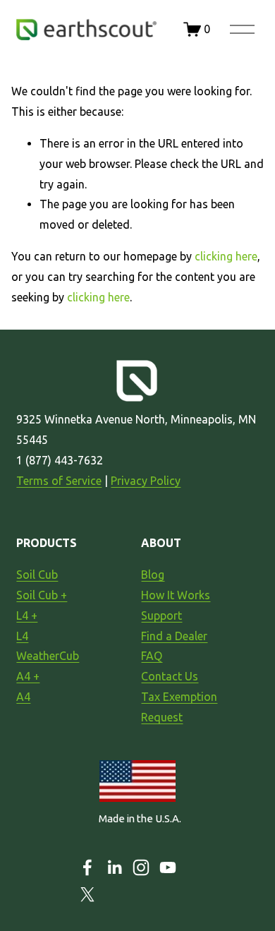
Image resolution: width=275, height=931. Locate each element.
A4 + (27, 676)
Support (161, 615)
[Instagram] (141, 867)
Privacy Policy (146, 480)
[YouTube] (167, 867)
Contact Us (169, 676)
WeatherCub (47, 655)
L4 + (26, 615)
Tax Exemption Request (179, 706)
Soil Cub (37, 574)
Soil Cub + (41, 595)
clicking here (226, 256)
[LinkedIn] (114, 867)
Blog (152, 574)
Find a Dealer (174, 636)
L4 (22, 636)
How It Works (175, 595)
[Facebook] (87, 867)
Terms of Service (59, 480)
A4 (23, 696)
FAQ (151, 655)
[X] (87, 894)
